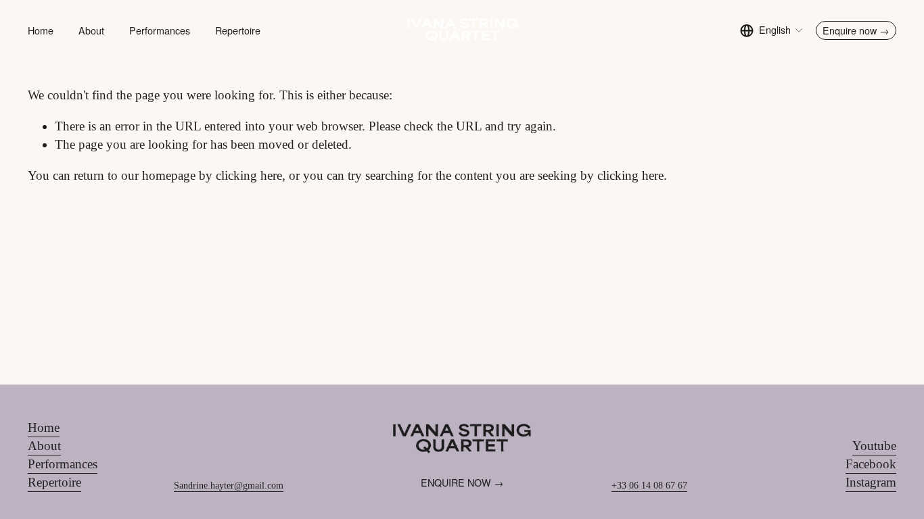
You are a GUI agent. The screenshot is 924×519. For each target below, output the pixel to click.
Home (40, 30)
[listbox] (772, 31)
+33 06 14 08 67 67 (649, 485)
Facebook (871, 464)
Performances (159, 30)
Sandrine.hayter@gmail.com (228, 485)
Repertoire (237, 30)
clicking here (249, 175)
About (91, 30)
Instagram (871, 482)
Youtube (874, 446)
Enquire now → (856, 30)
